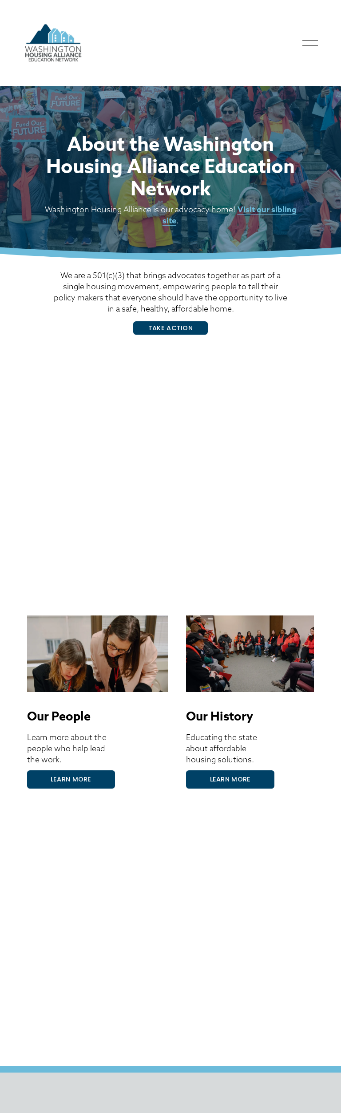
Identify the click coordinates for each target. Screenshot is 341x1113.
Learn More (71, 779)
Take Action (170, 328)
